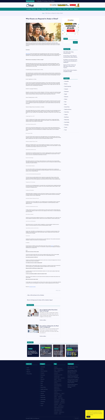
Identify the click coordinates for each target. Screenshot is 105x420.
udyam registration (61, 407)
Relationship (44, 10)
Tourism (65, 128)
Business (38, 10)
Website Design (62, 413)
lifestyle (56, 399)
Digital (65, 95)
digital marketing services (58, 391)
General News (66, 108)
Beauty (56, 380)
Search (75, 43)
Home (43, 14)
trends (55, 407)
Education (34, 10)
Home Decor (66, 113)
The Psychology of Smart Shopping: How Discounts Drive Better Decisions (72, 373)
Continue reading (43, 321)
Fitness (61, 396)
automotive (62, 379)
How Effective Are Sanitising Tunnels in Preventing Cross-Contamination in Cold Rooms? (70, 62)
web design (56, 413)
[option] (33, 352)
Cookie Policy (91, 414)
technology (56, 405)
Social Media (66, 123)
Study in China (58, 291)
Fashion (65, 100)
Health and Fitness (67, 110)
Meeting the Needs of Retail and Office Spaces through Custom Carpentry (69, 67)
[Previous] (75, 343)
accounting (56, 374)
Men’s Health (60, 399)
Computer (66, 90)
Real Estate (54, 10)
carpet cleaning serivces (58, 382)
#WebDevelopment (60, 371)
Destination (66, 92)
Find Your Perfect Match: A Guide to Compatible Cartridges (59, 354)
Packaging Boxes (57, 402)
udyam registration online (58, 410)
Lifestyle (49, 10)
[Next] (77, 343)
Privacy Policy (29, 375)
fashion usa (56, 396)
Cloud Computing (67, 87)
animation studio (57, 377)
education (56, 393)
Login (68, 10)
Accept (88, 416)
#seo (55, 371)
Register (71, 10)
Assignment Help (57, 379)
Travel (64, 10)
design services (57, 388)
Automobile (28, 10)
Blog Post (76, 10)
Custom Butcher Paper (58, 385)
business (60, 380)
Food (42, 384)
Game (65, 105)
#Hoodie (56, 368)
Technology (60, 10)
